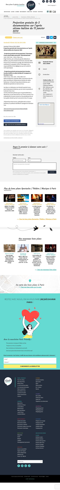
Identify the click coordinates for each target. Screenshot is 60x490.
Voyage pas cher (39, 422)
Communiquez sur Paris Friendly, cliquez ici (13, 137)
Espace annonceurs (21, 394)
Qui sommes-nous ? (34, 476)
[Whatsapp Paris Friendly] (50, 1)
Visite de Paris (39, 385)
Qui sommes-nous (21, 391)
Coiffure (19, 440)
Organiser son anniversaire (42, 401)
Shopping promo (39, 410)
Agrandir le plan (41, 123)
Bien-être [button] (29, 11)
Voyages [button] (35, 11)
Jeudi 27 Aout (20, 412)
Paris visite (37, 253)
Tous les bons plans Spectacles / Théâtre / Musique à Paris (37, 219)
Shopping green (39, 411)
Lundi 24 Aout (20, 406)
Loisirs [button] (13, 11)
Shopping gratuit (39, 408)
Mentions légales (42, 476)
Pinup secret (30, 481)
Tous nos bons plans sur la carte (31, 287)
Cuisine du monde (21, 420)
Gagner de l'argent (21, 450)
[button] (47, 12)
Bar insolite (38, 395)
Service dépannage (21, 452)
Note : (29, 157)
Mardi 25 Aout (20, 408)
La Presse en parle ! (27, 476)
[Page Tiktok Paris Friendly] (54, 1)
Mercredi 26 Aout (21, 410)
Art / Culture (38, 387)
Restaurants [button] (23, 11)
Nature (37, 389)
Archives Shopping (40, 446)
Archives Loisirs (39, 437)
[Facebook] (47, 37)
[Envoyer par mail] (54, 37)
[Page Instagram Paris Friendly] (47, 1)
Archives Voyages (40, 444)
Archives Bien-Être (40, 442)
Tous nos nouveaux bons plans (46, 269)
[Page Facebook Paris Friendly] (43, 1)
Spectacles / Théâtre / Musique (9, 204)
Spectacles (38, 381)
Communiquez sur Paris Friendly (17, 476)
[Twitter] (51, 37)
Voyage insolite (39, 426)
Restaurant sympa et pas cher (24, 426)
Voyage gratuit (39, 428)
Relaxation (19, 435)
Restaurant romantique (22, 428)
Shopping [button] (40, 11)
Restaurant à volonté (22, 424)
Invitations (7, 11)
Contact (19, 396)
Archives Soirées (39, 439)
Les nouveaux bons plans (23, 387)
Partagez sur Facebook (12, 121)
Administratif (20, 454)
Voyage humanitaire (40, 424)
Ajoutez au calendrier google (16, 124)
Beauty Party (20, 383)
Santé (18, 436)
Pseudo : (14, 157)
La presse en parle (21, 392)
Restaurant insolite (21, 422)
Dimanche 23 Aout (21, 405)
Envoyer (52, 172)
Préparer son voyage (40, 420)
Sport (37, 383)
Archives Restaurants (41, 440)
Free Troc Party (20, 380)
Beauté (19, 438)
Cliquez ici (31, 130)
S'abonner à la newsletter (30, 366)
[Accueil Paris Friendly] (31, 4)
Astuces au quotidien (23, 254)
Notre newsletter (21, 389)
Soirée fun (38, 399)
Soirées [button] (17, 11)
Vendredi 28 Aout (21, 414)
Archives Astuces (40, 448)
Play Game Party (21, 381)
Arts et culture (9, 253)
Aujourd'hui (20, 403)
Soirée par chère (39, 397)
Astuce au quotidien (22, 449)
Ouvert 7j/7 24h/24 (21, 456)
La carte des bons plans (22, 385)
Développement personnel (23, 442)
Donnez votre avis (17, 37)
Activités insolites (40, 380)
